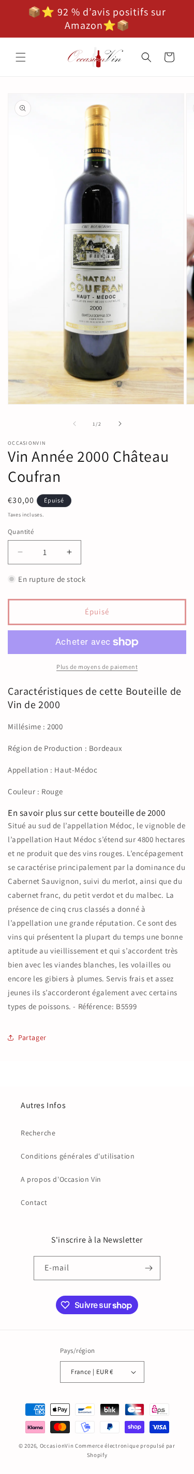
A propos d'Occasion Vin (61, 1179)
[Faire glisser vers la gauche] (74, 423)
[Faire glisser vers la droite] (120, 423)
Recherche (38, 1132)
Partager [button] (32, 1037)
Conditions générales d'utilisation (78, 1156)
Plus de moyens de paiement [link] (97, 667)
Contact (34, 1202)
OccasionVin (57, 1445)
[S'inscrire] (148, 1268)
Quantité (21, 531)
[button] (20, 57)
